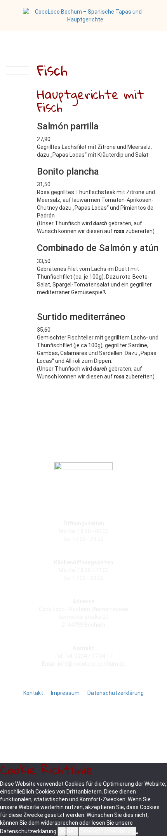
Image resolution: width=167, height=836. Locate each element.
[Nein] (137, 833)
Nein (72, 831)
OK (61, 831)
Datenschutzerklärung (107, 831)
